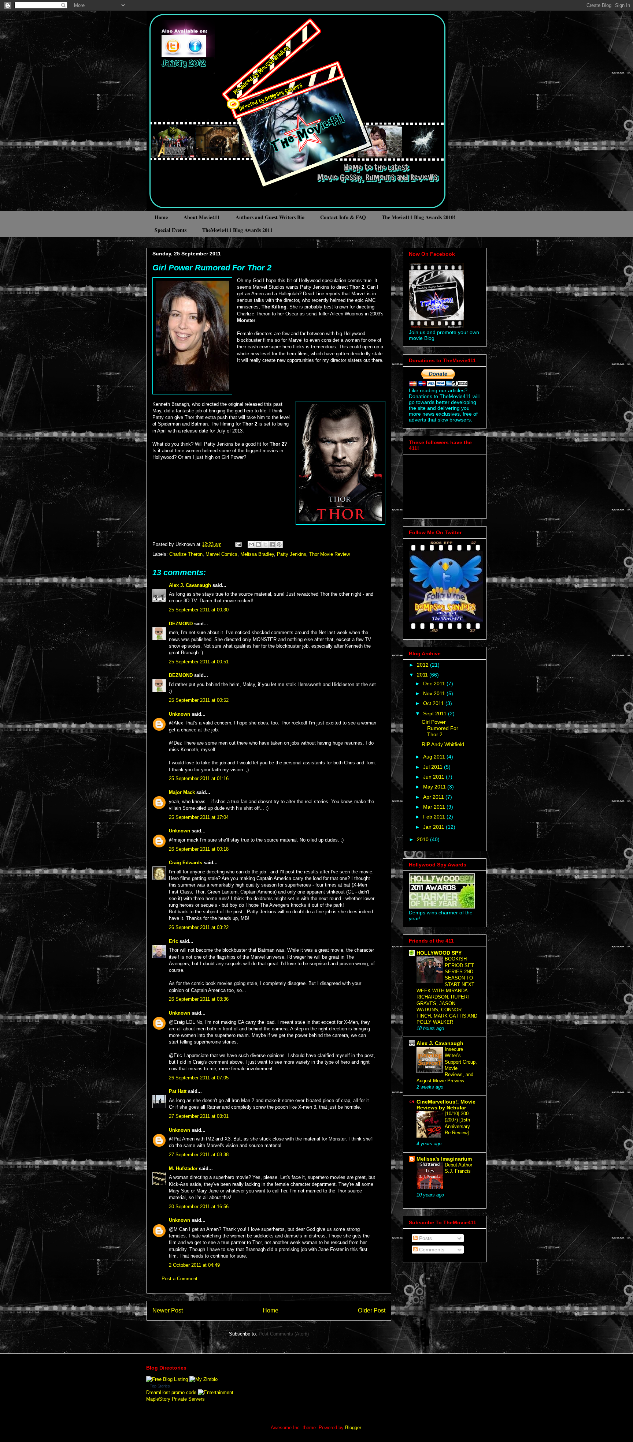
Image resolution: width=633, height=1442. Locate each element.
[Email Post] (238, 544)
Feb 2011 (435, 817)
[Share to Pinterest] (279, 544)
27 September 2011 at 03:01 (199, 1116)
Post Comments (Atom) (284, 1334)
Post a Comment (179, 1278)
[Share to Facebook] (272, 544)
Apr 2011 (434, 797)
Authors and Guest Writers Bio (270, 217)
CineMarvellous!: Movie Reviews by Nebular (446, 1104)
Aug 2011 (435, 757)
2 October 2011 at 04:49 (194, 1265)
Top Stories (160, 1386)
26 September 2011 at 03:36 (199, 999)
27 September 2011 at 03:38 (199, 1154)
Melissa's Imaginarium (444, 1159)
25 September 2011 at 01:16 (199, 778)
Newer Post (167, 1310)
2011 (423, 675)
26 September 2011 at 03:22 (199, 927)
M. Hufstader (183, 1168)
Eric (173, 941)
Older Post (371, 1310)
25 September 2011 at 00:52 (199, 700)
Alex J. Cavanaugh (190, 585)
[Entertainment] (215, 1392)
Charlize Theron (186, 554)
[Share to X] (265, 544)
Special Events (170, 230)
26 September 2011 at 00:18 (199, 849)
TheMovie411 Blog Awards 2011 (237, 230)
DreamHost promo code (171, 1392)
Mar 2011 (435, 807)
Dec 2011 (435, 683)
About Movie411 (202, 217)
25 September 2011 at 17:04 (199, 817)
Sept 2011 (435, 713)
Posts (425, 1238)
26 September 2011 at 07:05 (199, 1077)
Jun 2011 (434, 777)
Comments (431, 1249)
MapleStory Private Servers (175, 1399)
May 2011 (435, 787)
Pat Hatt (177, 1091)
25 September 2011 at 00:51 (199, 661)
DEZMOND (181, 623)
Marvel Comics (221, 554)
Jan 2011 (434, 827)
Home (161, 217)
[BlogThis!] (258, 544)
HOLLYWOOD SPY (439, 953)
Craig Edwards (185, 862)
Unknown (179, 714)
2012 (423, 665)
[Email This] (251, 544)
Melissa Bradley (257, 554)
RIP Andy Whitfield (443, 744)
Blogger (353, 1427)
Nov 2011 (435, 693)
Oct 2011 (434, 703)
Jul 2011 (433, 767)
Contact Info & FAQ (343, 217)
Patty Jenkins (291, 554)
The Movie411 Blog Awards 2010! (418, 217)
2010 (423, 839)
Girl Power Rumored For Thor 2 (211, 267)
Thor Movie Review (329, 554)
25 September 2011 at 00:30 (199, 610)
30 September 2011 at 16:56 (199, 1206)
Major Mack (182, 792)
